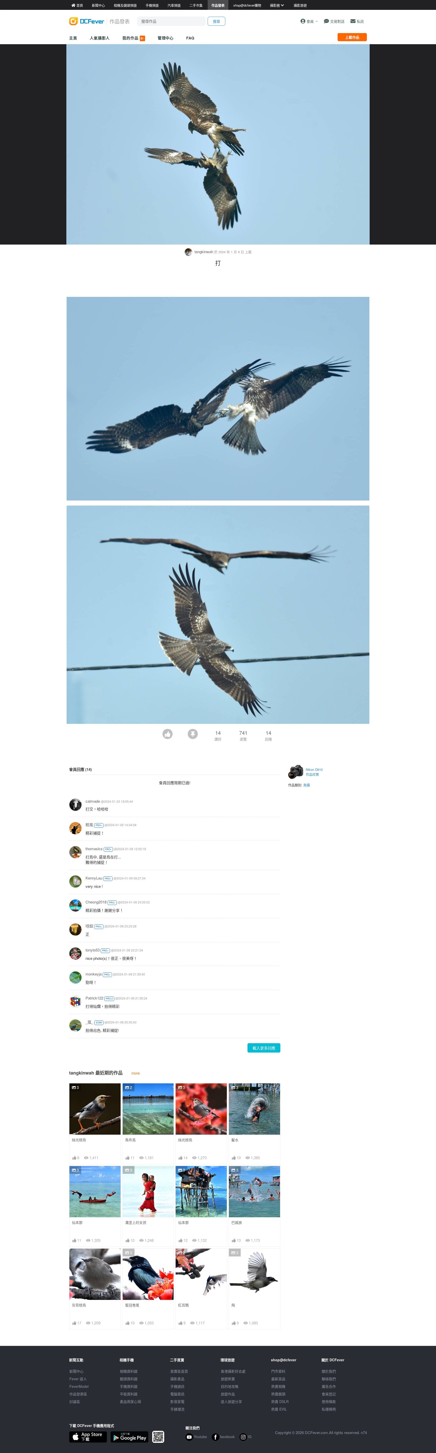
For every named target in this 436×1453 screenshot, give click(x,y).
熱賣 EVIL (279, 1409)
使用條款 (329, 1401)
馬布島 (130, 1139)
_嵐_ (89, 1022)
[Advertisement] (218, 283)
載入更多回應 (264, 1048)
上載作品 (352, 37)
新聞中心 (76, 1371)
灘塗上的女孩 (135, 1222)
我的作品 (133, 38)
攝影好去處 (233, 1371)
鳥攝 (306, 784)
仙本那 (77, 1222)
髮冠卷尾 (132, 1305)
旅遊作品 (228, 1393)
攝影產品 (177, 1378)
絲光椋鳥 (79, 1139)
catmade (93, 801)
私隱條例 (329, 1409)
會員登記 (329, 1393)
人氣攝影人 (100, 38)
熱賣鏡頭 (278, 1393)
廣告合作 (329, 1386)
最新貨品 (278, 1378)
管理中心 (166, 38)
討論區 (74, 1401)
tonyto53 (93, 949)
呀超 (89, 925)
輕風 (89, 824)
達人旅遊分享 (231, 1401)
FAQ (190, 38)
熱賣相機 (278, 1386)
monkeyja (94, 973)
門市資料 (278, 1371)
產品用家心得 (130, 1401)
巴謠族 (236, 1222)
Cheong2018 (96, 901)
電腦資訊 (177, 1393)
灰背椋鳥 (79, 1305)
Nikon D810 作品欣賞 (314, 772)
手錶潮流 (177, 1409)
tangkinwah (204, 251)
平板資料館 (129, 1393)
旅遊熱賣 (228, 1378)
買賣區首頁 (179, 1371)
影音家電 (177, 1401)
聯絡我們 (329, 1378)
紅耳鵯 (183, 1305)
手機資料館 (129, 1386)
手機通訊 (177, 1386)
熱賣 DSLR (280, 1401)
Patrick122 (94, 998)
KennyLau (94, 877)
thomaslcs (94, 848)
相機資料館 (129, 1371)
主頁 (73, 38)
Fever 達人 (78, 1378)
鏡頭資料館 (129, 1378)
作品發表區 (78, 1393)
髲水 (234, 1139)
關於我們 (329, 1371)
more (135, 1073)
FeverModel (79, 1386)
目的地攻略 (229, 1386)
